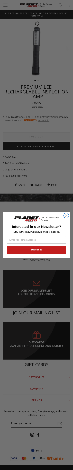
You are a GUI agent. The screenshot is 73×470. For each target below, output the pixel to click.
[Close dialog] (66, 215)
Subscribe (36, 249)
